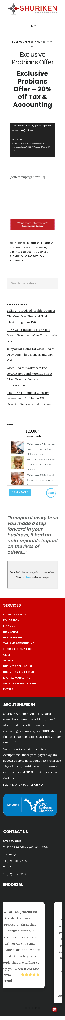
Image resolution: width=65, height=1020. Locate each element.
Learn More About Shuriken (23, 785)
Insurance (11, 631)
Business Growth (22, 251)
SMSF (7, 655)
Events (8, 689)
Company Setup (14, 614)
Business (33, 243)
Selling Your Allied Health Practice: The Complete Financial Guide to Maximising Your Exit (31, 316)
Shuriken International (20, 683)
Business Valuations (18, 672)
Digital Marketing (17, 678)
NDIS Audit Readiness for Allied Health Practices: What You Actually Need (32, 335)
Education (11, 620)
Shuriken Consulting (32, 8)
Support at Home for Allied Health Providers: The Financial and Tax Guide (31, 354)
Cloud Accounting (17, 649)
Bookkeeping (12, 637)
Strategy (31, 256)
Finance (9, 626)
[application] (32, 140)
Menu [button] (35, 26)
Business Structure (17, 666)
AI (45, 247)
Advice (8, 660)
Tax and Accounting (19, 643)
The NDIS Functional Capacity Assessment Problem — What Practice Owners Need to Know (29, 398)
